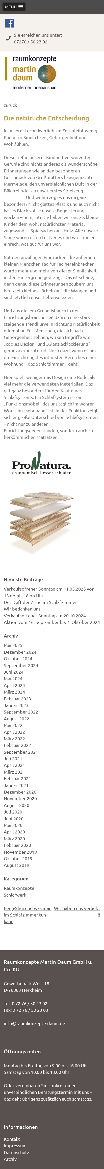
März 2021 (14, 771)
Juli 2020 (13, 811)
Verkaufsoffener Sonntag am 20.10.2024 (45, 615)
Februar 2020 (17, 845)
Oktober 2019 (18, 858)
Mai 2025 (13, 645)
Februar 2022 (17, 745)
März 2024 (14, 691)
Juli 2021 (13, 758)
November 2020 (20, 798)
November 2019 (20, 851)
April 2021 (14, 765)
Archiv (10, 1158)
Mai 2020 (13, 825)
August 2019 (16, 865)
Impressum (15, 1145)
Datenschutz (16, 1152)
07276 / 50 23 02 (30, 41)
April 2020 (14, 831)
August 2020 (16, 805)
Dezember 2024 (20, 651)
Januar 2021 (16, 785)
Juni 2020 (13, 818)
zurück (10, 105)
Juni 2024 (13, 671)
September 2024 (21, 665)
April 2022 (14, 731)
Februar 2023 (17, 698)
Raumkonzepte (19, 888)
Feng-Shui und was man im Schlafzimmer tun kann (27, 914)
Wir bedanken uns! (23, 608)
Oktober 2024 (18, 658)
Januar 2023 (16, 705)
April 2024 (14, 685)
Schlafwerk (15, 894)
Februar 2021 (17, 778)
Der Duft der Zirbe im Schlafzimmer (40, 602)
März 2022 (14, 738)
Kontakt (12, 1138)
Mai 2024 (13, 678)
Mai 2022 (13, 725)
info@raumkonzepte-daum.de (34, 1023)
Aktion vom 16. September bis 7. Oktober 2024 (52, 622)
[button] (14, 7)
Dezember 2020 (20, 791)
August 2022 (16, 718)
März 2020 (14, 838)
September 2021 (21, 751)
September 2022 (21, 711)
